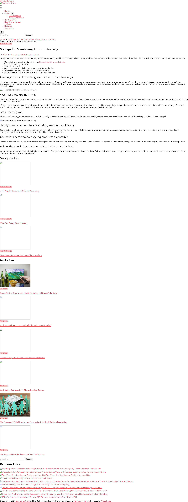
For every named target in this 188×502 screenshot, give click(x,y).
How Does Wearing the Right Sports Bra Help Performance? (80, 491)
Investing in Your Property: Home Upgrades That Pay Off (76, 469)
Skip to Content (7, 1)
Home (7, 11)
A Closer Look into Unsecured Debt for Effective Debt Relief (25, 325)
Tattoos (7, 24)
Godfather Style (23, 501)
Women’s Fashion (16, 18)
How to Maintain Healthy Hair (40, 478)
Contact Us (9, 28)
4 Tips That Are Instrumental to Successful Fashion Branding (81, 494)
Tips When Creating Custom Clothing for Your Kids (68, 475)
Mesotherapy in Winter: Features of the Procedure (21, 255)
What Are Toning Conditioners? (13, 223)
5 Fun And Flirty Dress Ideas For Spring (52, 485)
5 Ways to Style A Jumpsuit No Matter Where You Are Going (80, 472)
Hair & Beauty (10, 20)
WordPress (106, 501)
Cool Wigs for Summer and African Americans (19, 191)
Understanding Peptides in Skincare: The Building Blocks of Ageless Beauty (100, 481)
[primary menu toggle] (1, 5)
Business (4, 289)
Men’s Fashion (15, 16)
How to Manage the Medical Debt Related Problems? (22, 358)
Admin (5, 54)
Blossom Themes (82, 501)
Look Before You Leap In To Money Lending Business (22, 390)
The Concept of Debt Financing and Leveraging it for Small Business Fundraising (33, 422)
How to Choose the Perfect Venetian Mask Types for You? (77, 488)
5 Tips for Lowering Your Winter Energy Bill (58, 497)
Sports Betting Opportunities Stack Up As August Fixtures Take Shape (29, 293)
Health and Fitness (12, 22)
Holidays (8, 26)
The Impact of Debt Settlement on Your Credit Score (22, 454)
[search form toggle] (1, 32)
